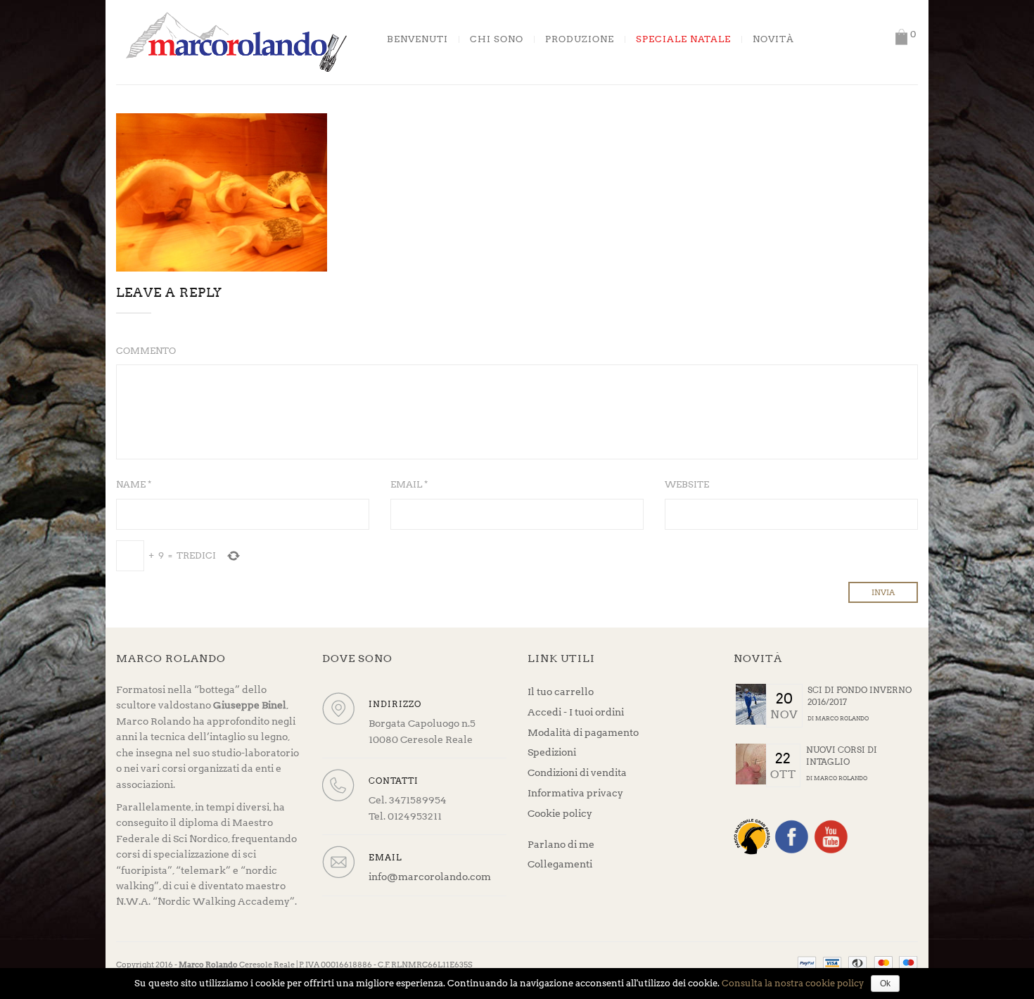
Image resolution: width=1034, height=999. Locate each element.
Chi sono (496, 39)
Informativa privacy (575, 792)
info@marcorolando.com (430, 876)
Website (687, 484)
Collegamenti (560, 864)
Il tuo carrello (561, 691)
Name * (133, 484)
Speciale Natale (683, 39)
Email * (409, 484)
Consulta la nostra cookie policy (793, 983)
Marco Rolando (842, 718)
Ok (885, 983)
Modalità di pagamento (583, 732)
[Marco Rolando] (235, 41)
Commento (146, 350)
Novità (773, 39)
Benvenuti (417, 39)
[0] (901, 36)
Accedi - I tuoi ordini (576, 712)
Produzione (579, 39)
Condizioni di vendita (577, 772)
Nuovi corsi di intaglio (841, 755)
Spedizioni (552, 752)
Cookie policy (560, 813)
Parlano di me (561, 844)
